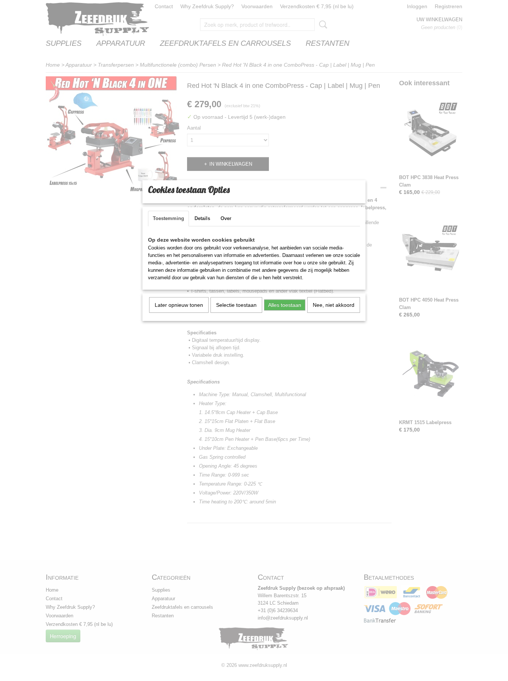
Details (202, 218)
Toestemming (168, 218)
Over (226, 218)
